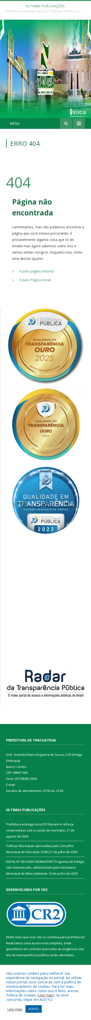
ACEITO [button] (33, 1009)
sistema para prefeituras (65, 937)
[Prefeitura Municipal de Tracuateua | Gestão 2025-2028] (45, 74)
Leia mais (45, 995)
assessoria (39, 943)
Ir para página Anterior (36, 271)
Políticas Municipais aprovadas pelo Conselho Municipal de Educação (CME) (46, 11)
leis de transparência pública (27, 955)
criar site (35, 937)
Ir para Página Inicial (35, 280)
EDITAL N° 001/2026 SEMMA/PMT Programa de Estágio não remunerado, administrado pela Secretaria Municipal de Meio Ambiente (45, 867)
